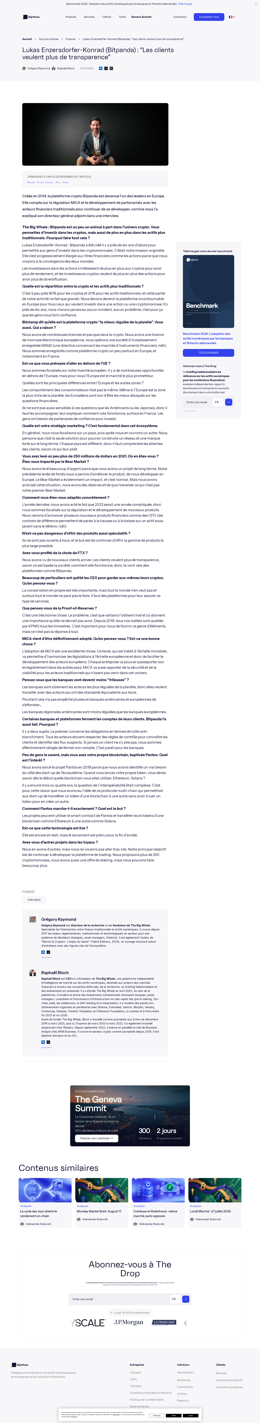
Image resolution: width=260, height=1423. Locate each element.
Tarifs (122, 17)
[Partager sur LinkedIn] (100, 68)
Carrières (135, 1386)
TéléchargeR (208, 353)
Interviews (34, 899)
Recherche (183, 1380)
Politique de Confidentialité (147, 1399)
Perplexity (50, 182)
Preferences (157, 1415)
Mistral (66, 182)
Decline (174, 1415)
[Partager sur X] (106, 68)
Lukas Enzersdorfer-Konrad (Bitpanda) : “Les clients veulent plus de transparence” (133, 39)
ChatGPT (32, 182)
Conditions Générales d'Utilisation (151, 1393)
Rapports (182, 1400)
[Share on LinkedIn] (43, 952)
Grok (59, 182)
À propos (135, 1372)
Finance (71, 39)
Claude (41, 182)
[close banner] (256, 4)
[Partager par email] (111, 68)
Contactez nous (209, 17)
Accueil (27, 39)
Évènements (185, 1387)
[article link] (45, 1203)
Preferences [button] (74, 1417)
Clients (106, 17)
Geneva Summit (141, 17)
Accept (190, 1415)
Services (89, 17)
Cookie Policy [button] (116, 1414)
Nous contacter (139, 1406)
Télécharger (185, 3)
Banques (221, 1373)
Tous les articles (49, 39)
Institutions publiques (229, 1387)
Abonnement (185, 1372)
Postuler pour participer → (96, 1138)
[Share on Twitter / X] (48, 952)
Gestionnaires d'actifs (229, 1380)
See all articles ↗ (46, 957)
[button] (72, 17)
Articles (182, 1393)
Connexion (180, 17)
